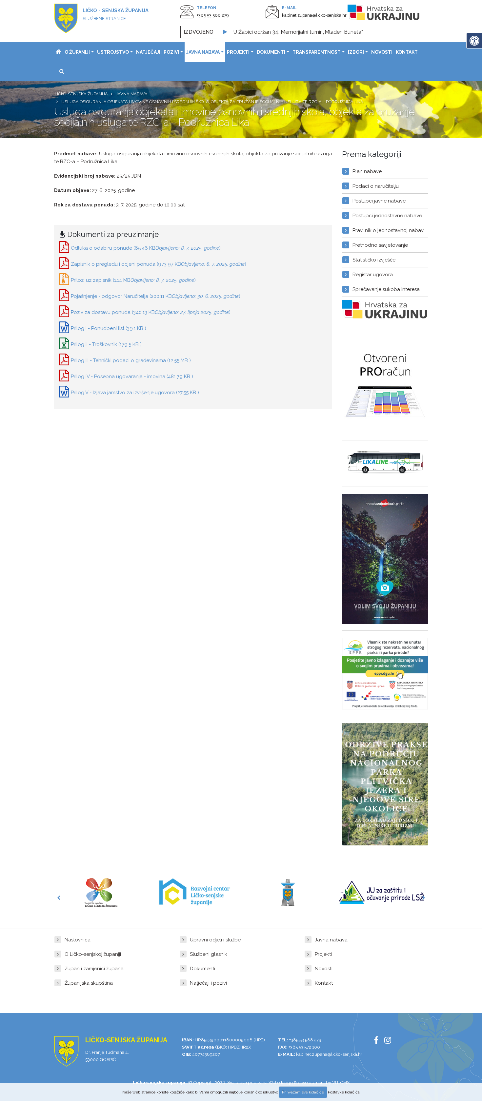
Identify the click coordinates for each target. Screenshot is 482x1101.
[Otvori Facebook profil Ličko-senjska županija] (378, 1041)
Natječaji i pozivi (157, 52)
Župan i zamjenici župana (94, 969)
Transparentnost (316, 52)
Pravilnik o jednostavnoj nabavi (388, 230)
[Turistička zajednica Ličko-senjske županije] (101, 892)
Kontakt (407, 52)
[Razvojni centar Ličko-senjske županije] (194, 892)
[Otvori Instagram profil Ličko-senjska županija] (390, 1041)
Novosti (381, 52)
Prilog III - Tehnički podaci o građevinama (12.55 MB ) (131, 360)
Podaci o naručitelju (375, 186)
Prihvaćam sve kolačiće (303, 1092)
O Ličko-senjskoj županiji (93, 954)
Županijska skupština (89, 983)
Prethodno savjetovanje (380, 245)
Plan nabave (367, 171)
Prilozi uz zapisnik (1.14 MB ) (133, 280)
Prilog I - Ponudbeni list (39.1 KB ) (108, 328)
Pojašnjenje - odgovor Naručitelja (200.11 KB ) (155, 296)
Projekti (238, 52)
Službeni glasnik (208, 954)
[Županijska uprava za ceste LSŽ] (288, 892)
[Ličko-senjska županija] (58, 52)
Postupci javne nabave (379, 201)
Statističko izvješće (373, 260)
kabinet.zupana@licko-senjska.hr (314, 15)
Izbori (356, 52)
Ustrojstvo (113, 52)
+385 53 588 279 (213, 15)
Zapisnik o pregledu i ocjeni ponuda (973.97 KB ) (158, 264)
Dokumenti (271, 52)
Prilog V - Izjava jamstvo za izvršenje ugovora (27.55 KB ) (135, 393)
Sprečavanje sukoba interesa (386, 289)
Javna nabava (203, 52)
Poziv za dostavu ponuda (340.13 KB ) (151, 312)
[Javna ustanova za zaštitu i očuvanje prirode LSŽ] (381, 892)
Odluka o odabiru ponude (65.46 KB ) (146, 248)
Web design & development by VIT (304, 1082)
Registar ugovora (372, 275)
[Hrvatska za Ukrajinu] (390, 14)
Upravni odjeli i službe (215, 940)
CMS (345, 1082)
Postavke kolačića (344, 1092)
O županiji (77, 52)
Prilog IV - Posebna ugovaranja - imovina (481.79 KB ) (132, 376)
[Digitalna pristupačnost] (474, 40)
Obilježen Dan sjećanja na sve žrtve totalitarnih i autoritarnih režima (313, 32)
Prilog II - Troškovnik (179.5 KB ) (106, 344)
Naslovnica (77, 940)
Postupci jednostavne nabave (387, 216)
